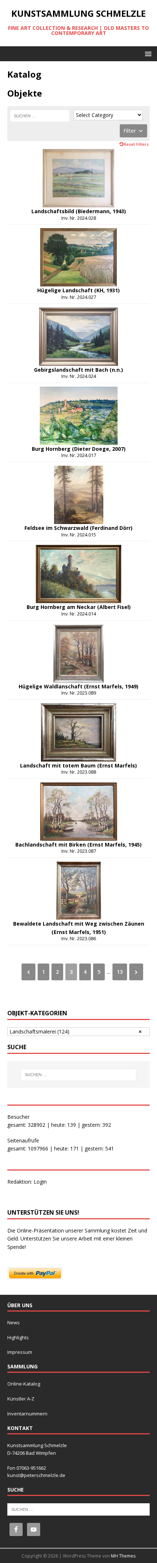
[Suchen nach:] (40, 116)
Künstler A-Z (20, 1398)
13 (120, 971)
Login (40, 1181)
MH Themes (123, 1556)
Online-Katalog (23, 1383)
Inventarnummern (27, 1413)
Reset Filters (136, 144)
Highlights (18, 1337)
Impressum (19, 1352)
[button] (147, 53)
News (13, 1322)
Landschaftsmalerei (39, 1031)
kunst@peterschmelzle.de (36, 1475)
